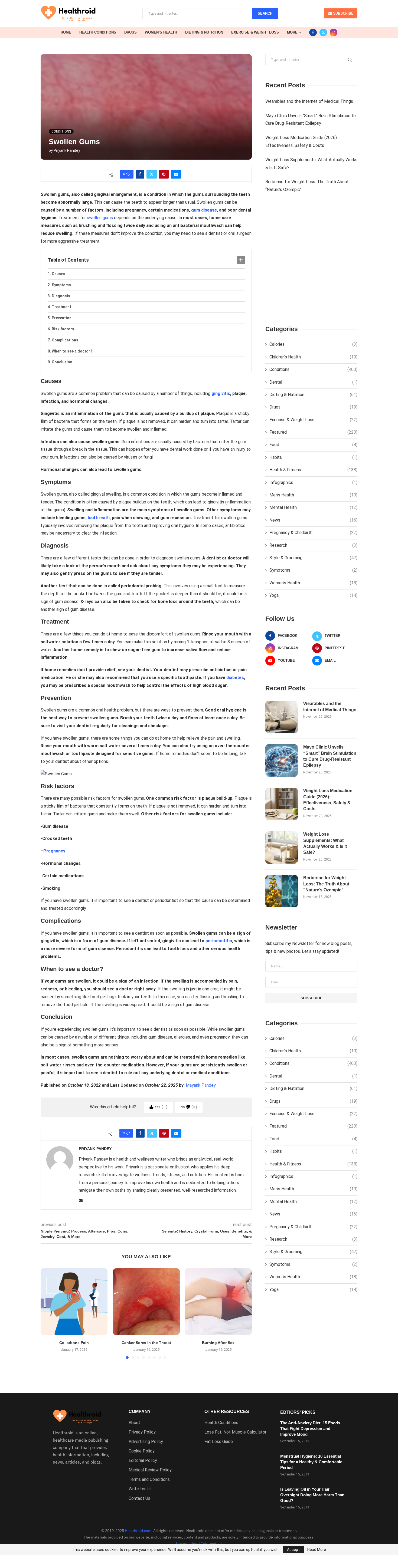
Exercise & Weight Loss (255, 32)
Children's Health (313, 357)
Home (66, 32)
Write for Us (140, 1489)
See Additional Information (198, 1543)
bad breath (99, 517)
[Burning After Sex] (218, 1301)
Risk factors (63, 329)
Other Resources (226, 1411)
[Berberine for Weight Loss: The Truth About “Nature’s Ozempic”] (281, 891)
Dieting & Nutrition (204, 32)
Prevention (61, 318)
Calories (313, 344)
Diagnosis (61, 296)
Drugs (130, 32)
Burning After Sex (218, 1342)
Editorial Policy (143, 1460)
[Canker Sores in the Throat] (146, 1301)
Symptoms (61, 285)
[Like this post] (128, 174)
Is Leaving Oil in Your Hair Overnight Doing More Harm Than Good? (312, 1495)
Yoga (313, 595)
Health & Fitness (313, 469)
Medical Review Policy (150, 1470)
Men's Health (313, 495)
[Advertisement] (311, 263)
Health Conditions (97, 32)
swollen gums (100, 217)
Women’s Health (161, 32)
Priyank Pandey (67, 150)
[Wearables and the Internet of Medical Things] (281, 717)
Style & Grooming (313, 557)
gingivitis (220, 393)
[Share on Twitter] (151, 174)
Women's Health (313, 582)
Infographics (313, 482)
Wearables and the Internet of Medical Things (309, 101)
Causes (58, 274)
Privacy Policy (142, 1432)
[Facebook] (313, 32)
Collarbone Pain (74, 1342)
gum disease (204, 210)
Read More (316, 1549)
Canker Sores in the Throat (146, 1342)
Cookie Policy (142, 1451)
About (134, 1423)
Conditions (313, 369)
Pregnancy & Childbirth (313, 532)
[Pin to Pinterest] (164, 174)
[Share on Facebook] (140, 174)
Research (313, 545)
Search (265, 13)
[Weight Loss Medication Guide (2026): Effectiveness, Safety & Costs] (281, 804)
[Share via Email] (176, 174)
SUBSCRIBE (342, 13)
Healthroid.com (138, 1530)
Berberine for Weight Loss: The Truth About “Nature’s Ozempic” (326, 883)
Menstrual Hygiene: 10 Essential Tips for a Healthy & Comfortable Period (311, 1462)
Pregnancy (54, 851)
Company (140, 1411)
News (313, 520)
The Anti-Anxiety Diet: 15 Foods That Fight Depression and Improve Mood (310, 1429)
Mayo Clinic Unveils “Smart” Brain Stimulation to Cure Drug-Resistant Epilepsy (329, 756)
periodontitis (218, 940)
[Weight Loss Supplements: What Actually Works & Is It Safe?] (281, 847)
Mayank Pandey (201, 1085)
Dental (313, 382)
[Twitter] (323, 32)
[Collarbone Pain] (74, 1301)
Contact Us (139, 1498)
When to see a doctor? (72, 351)
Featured (313, 432)
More (292, 32)
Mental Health (313, 507)
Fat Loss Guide (218, 1441)
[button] (48, 1313)
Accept (293, 1549)
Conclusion (62, 362)
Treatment (61, 307)
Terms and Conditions (149, 1479)
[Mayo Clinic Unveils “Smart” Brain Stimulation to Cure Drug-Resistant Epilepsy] (281, 760)
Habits (313, 457)
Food (313, 444)
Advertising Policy (146, 1441)
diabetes (235, 677)
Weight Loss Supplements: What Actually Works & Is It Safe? (325, 843)
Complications (65, 340)
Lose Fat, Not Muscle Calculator (235, 1432)
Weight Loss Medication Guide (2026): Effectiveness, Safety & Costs (328, 799)
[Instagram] (333, 32)
